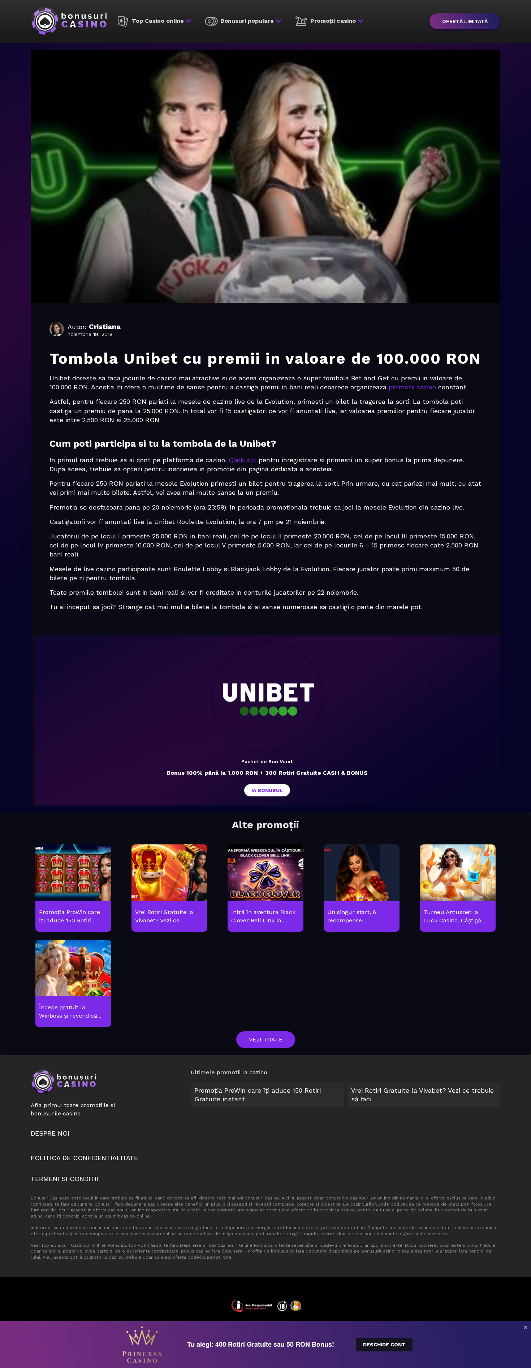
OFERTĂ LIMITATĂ (465, 21)
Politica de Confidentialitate (84, 1158)
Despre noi (50, 1133)
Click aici (242, 460)
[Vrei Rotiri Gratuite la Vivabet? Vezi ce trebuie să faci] (169, 888)
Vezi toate (265, 1039)
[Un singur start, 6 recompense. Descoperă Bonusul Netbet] (361, 888)
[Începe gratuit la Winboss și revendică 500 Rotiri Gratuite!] (73, 984)
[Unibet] (267, 697)
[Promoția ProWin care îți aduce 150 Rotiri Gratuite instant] (73, 888)
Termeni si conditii (64, 1179)
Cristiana (105, 326)
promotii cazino (412, 387)
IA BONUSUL (267, 790)
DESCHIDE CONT (384, 1344)
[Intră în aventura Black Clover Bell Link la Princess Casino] (265, 888)
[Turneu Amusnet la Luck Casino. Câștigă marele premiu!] (457, 888)
